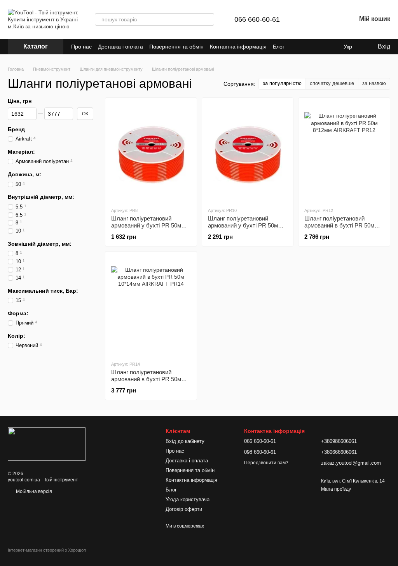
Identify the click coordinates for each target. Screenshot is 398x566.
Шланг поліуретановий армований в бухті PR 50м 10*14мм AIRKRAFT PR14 (146, 379)
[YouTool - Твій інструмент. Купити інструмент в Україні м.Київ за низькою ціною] (47, 443)
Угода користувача (187, 499)
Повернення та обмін (176, 46)
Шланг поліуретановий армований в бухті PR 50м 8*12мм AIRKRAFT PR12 (339, 225)
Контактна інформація (238, 46)
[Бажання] (329, 19)
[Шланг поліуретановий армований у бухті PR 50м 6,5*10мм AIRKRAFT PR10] (248, 152)
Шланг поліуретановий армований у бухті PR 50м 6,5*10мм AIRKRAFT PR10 (243, 225)
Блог (279, 46)
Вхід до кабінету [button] (185, 441)
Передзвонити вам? (266, 462)
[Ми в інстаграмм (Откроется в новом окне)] (322, 46)
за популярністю (282, 83)
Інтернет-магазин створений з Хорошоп (47, 550)
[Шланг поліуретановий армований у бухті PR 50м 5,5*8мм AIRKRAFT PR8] (151, 152)
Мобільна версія (33, 491)
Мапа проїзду (336, 489)
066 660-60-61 (257, 19)
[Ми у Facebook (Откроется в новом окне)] (331, 46)
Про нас (81, 46)
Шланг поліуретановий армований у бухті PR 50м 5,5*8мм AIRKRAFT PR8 (146, 225)
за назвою (374, 83)
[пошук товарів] (208, 19)
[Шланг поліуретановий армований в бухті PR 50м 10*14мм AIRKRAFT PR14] (151, 305)
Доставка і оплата (120, 46)
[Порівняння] (309, 19)
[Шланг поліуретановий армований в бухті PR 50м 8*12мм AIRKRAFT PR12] (344, 152)
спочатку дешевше (332, 83)
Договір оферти (184, 509)
